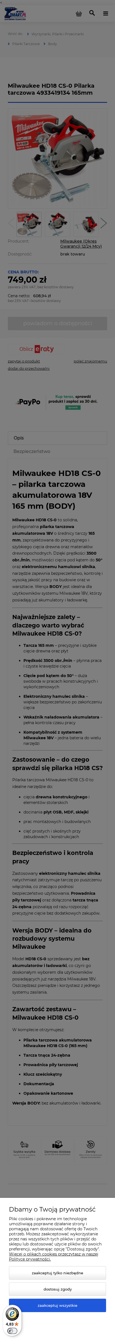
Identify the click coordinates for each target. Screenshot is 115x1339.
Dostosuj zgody (58, 1289)
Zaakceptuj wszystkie (57, 1305)
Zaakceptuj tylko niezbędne (57, 1273)
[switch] (12, 1331)
